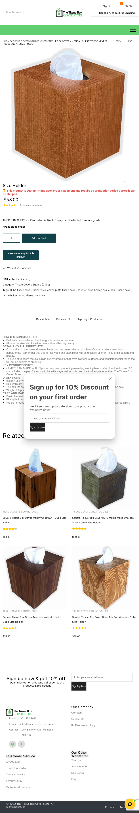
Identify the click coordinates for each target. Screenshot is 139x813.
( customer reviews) (30, 205)
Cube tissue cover (20, 289)
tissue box (109, 289)
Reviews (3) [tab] (63, 319)
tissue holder (10, 295)
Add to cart (39, 238)
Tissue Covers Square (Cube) (29, 41)
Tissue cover (123, 289)
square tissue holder (89, 289)
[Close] (110, 378)
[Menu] (69, 30)
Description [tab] (43, 319)
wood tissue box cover (32, 295)
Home (7, 41)
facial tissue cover (43, 289)
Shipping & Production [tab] (90, 319)
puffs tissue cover (65, 289)
